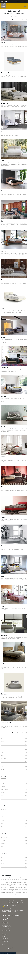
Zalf (14, 766)
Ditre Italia (14, 741)
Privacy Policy (5, 918)
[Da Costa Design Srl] (3, 6)
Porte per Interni (6, 940)
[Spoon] (14, 505)
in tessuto (14, 798)
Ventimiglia (14, 868)
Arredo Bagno (5, 938)
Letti (17, 13)
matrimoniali (14, 809)
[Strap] (14, 325)
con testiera (14, 840)
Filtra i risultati (14, 16)
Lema (14, 749)
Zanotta (14, 769)
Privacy (1, 953)
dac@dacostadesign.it (10, 908)
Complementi (5, 941)
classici (14, 820)
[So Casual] (14, 356)
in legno (14, 792)
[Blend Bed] (14, 91)
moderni (14, 826)
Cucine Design (5, 922)
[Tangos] (14, 384)
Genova (14, 860)
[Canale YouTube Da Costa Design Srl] (6, 1)
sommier (14, 846)
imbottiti (14, 843)
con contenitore (14, 837)
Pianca (14, 761)
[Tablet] (14, 415)
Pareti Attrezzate (6, 930)
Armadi (3, 936)
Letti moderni (21, 13)
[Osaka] (14, 594)
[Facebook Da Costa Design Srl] (4, 1)
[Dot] (14, 209)
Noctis (14, 755)
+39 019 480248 (24, 1)
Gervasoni (14, 746)
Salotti (3, 932)
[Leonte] (14, 239)
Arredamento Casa (11, 13)
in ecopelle (14, 786)
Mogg (14, 752)
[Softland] (14, 623)
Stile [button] (2, 816)
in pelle (14, 795)
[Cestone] (14, 682)
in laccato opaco (14, 789)
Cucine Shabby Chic (6, 928)
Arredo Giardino (5, 943)
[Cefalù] (14, 149)
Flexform (14, 744)
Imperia (14, 863)
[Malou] (14, 31)
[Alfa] (14, 475)
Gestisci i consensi (11, 953)
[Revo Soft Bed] (14, 711)
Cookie (5, 953)
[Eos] (14, 120)
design (14, 823)
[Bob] (14, 564)
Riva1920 (14, 764)
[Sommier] (14, 534)
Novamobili (14, 758)
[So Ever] (14, 297)
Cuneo (14, 857)
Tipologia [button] (3, 833)
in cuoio (14, 783)
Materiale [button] (3, 777)
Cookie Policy (5, 919)
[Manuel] (14, 445)
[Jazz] (14, 179)
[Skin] (14, 268)
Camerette (4, 934)
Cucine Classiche (6, 925)
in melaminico (14, 781)
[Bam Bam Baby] (14, 61)
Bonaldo (14, 738)
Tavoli (3, 944)
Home (5, 13)
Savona (14, 866)
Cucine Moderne (5, 923)
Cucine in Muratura (6, 926)
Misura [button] (3, 805)
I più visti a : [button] (4, 853)
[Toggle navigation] (25, 6)
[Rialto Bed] (14, 652)
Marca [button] (2, 734)
